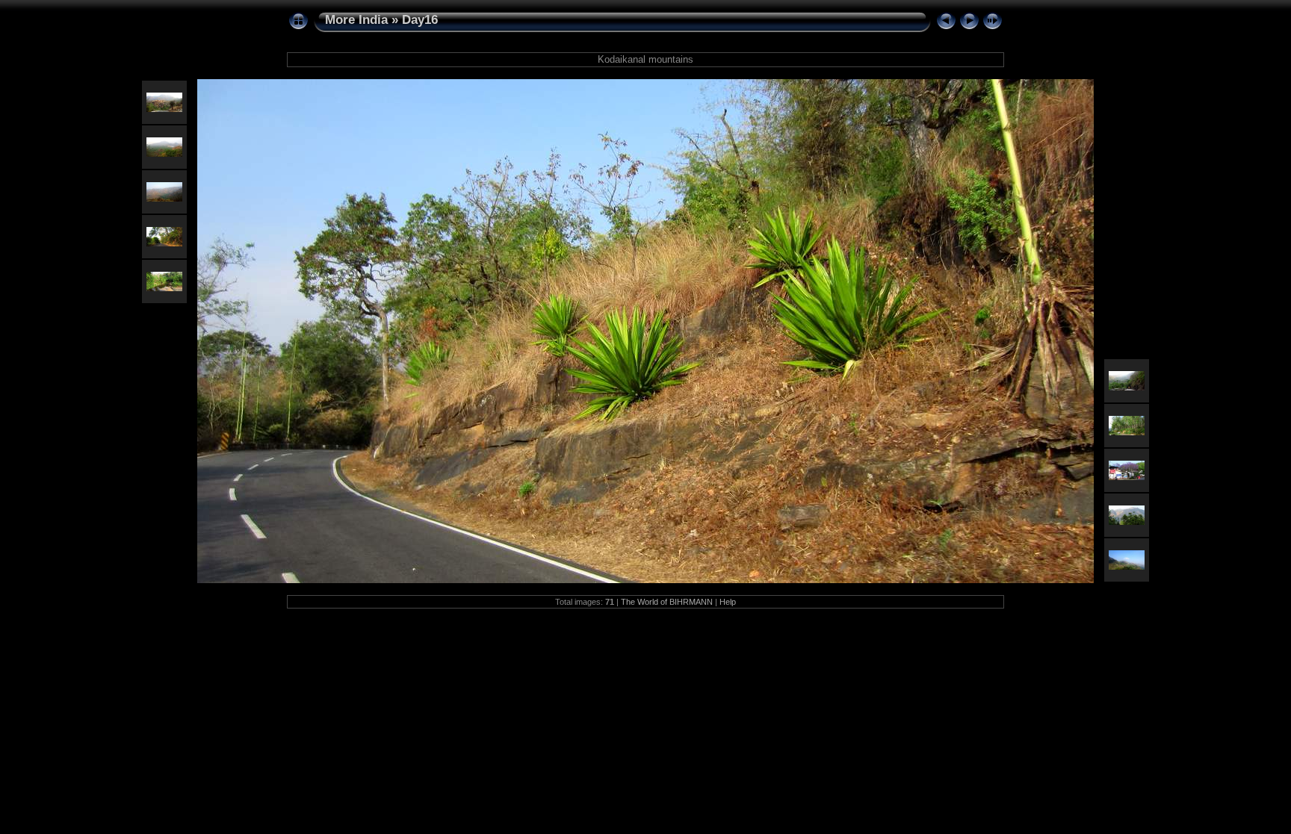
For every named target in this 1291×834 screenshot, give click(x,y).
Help (727, 601)
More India (356, 20)
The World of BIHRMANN (667, 601)
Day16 (420, 20)
